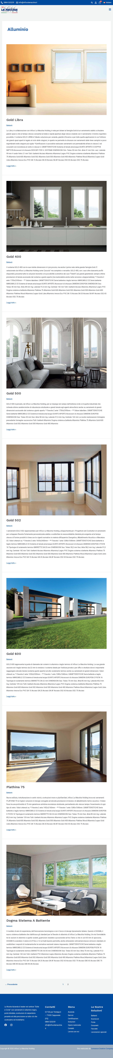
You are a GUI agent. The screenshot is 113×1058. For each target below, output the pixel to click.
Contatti (71, 1028)
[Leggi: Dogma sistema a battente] (56, 880)
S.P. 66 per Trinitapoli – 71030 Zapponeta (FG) (53, 1015)
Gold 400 (13, 257)
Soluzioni (71, 1022)
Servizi (70, 1015)
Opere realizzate (74, 1025)
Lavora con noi (73, 1032)
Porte (93, 1022)
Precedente (11, 984)
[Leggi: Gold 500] (56, 353)
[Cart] (100, 3)
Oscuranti (94, 1025)
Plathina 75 (15, 787)
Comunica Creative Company (102, 1049)
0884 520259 (50, 1022)
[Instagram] (11, 1025)
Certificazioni (73, 1019)
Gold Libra (14, 120)
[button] (110, 9)
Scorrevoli (95, 1019)
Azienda (71, 1012)
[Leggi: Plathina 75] (56, 747)
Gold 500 (13, 393)
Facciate (94, 1029)
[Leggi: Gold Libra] (56, 79)
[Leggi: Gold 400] (56, 216)
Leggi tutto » (11, 165)
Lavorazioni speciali (98, 1032)
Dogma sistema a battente (28, 920)
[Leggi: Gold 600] (56, 613)
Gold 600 (13, 654)
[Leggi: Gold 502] (56, 479)
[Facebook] (5, 1025)
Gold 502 (13, 520)
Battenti (9, 125)
